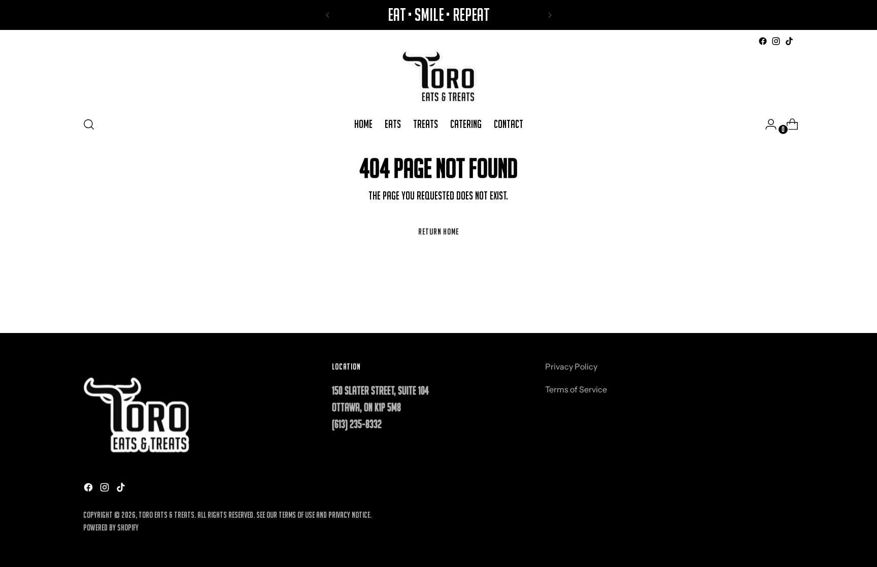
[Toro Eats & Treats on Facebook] (762, 41)
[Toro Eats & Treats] (438, 77)
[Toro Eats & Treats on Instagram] (776, 41)
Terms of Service (576, 389)
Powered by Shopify (111, 527)
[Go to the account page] (767, 124)
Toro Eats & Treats (166, 515)
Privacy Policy (571, 366)
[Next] (549, 15)
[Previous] (328, 15)
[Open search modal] (89, 124)
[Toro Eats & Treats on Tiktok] (789, 41)
